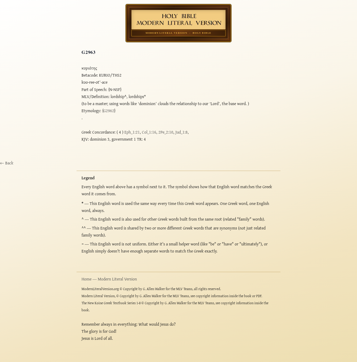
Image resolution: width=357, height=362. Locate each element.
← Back (6, 163)
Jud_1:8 (181, 132)
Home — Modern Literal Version (109, 279)
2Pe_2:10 (165, 132)
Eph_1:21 (132, 132)
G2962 (108, 110)
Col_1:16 (149, 132)
